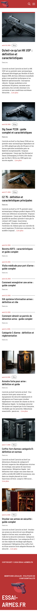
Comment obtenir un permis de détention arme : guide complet (17, 317)
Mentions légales (13, 576)
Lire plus (14, 93)
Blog (14, 45)
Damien (5, 256)
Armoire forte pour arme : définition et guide (14, 383)
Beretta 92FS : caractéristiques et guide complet (17, 250)
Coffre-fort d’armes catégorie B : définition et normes (18, 450)
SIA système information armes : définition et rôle (18, 301)
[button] (29, 4)
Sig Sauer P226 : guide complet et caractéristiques (17, 130)
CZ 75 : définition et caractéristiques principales (17, 198)
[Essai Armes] (5, 4)
